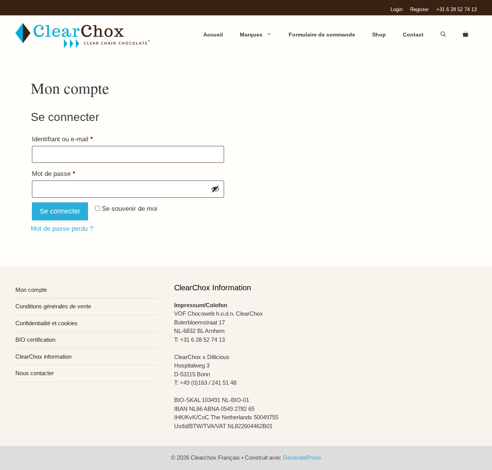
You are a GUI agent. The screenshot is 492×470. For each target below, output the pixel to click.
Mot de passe (69, 173)
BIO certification (35, 339)
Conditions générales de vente (53, 306)
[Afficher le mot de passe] (215, 189)
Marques (251, 34)
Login (396, 9)
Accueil (213, 34)
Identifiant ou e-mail (78, 139)
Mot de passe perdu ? (62, 228)
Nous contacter (34, 373)
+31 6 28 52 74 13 (456, 9)
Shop (379, 34)
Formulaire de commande (322, 34)
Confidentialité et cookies (46, 323)
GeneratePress (302, 457)
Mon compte (31, 289)
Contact (413, 34)
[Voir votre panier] (465, 34)
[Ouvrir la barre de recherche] (443, 34)
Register (419, 9)
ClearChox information (43, 356)
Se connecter (60, 211)
